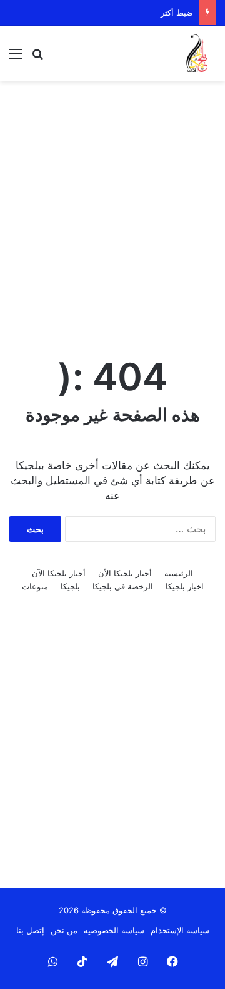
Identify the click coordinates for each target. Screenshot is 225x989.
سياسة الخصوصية (114, 930)
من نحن (64, 930)
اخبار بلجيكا (185, 586)
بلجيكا (70, 586)
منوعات (35, 586)
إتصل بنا (30, 930)
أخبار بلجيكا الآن (59, 573)
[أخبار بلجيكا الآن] (197, 53)
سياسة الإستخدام (180, 930)
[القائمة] (15, 58)
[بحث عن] (37, 58)
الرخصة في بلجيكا (122, 586)
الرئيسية (178, 573)
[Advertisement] (112, 206)
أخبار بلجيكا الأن (125, 573)
